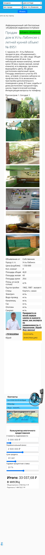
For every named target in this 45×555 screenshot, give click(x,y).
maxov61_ (16, 408)
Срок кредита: (12, 454)
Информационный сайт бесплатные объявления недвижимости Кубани (22, 26)
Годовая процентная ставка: (18, 463)
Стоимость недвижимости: (17, 436)
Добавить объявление (30, 32)
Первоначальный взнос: (16, 445)
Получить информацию (31, 336)
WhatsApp (11, 404)
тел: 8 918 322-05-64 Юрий (17, 400)
